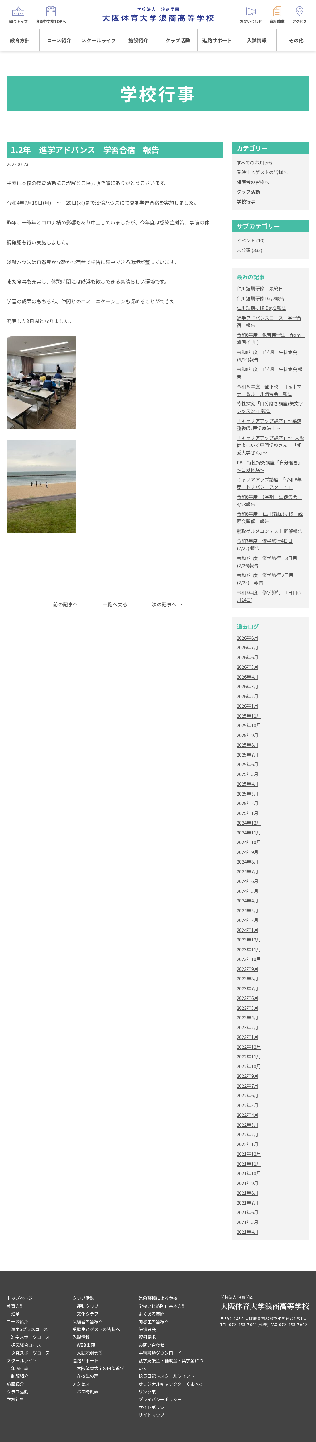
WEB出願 (86, 1345)
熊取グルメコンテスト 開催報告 (269, 531)
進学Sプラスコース (29, 1329)
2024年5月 (247, 891)
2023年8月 (247, 978)
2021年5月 (247, 1222)
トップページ (20, 1298)
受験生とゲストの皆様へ (262, 172)
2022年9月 (247, 1076)
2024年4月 (247, 900)
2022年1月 (247, 1144)
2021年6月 (247, 1212)
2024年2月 (247, 920)
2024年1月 (247, 930)
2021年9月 (247, 1183)
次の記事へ (164, 604)
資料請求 (147, 1337)
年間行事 (19, 1368)
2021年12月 (249, 1153)
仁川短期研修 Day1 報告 (261, 308)
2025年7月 (247, 754)
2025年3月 (247, 793)
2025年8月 (247, 744)
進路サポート (217, 40)
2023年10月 (249, 959)
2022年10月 (249, 1066)
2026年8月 (247, 637)
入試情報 (257, 40)
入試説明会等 (90, 1353)
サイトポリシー (154, 1407)
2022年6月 (247, 1095)
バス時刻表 (87, 1392)
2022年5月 (247, 1105)
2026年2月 (247, 696)
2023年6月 (247, 998)
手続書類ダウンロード (160, 1353)
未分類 (244, 250)
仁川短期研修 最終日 (260, 288)
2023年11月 (249, 949)
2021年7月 (247, 1202)
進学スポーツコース (30, 1337)
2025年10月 (249, 725)
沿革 (15, 1314)
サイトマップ (151, 1415)
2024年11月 (249, 832)
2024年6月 (247, 881)
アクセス (81, 1384)
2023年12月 (249, 939)
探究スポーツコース (30, 1353)
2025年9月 (247, 735)
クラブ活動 (177, 40)
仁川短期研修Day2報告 (261, 298)
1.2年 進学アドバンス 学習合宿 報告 (85, 149)
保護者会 (147, 1329)
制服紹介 (19, 1376)
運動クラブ (87, 1306)
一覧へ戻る (114, 604)
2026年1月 (247, 705)
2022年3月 (247, 1124)
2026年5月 (247, 666)
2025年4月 (247, 783)
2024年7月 (247, 871)
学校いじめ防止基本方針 (162, 1306)
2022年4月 (247, 1114)
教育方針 (20, 40)
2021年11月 (249, 1163)
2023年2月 (247, 1027)
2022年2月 (247, 1134)
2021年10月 (249, 1173)
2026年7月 (247, 647)
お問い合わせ (151, 1345)
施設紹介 (138, 40)
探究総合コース (26, 1345)
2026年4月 (247, 676)
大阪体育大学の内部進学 (100, 1368)
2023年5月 (247, 1008)
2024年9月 (247, 852)
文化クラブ (87, 1314)
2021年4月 (247, 1231)
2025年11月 (249, 715)
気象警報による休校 (158, 1298)
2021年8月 (247, 1192)
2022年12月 (249, 1046)
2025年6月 (247, 764)
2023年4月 (247, 1017)
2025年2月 (247, 803)
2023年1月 (247, 1037)
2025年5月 (247, 774)
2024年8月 (247, 861)
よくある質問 (151, 1314)
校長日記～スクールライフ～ (167, 1376)
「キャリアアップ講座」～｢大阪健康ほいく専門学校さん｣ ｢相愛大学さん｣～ (270, 445)
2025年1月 (247, 813)
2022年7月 (247, 1085)
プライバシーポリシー (160, 1399)
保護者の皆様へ (253, 182)
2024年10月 (249, 842)
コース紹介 (59, 40)
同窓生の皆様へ (154, 1321)
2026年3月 (247, 686)
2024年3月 (247, 910)
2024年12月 (249, 822)
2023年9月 (247, 969)
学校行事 (246, 201)
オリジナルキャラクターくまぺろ (171, 1384)
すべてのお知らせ (255, 162)
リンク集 (147, 1392)
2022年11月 (249, 1056)
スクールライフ (98, 40)
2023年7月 (247, 988)
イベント (246, 240)
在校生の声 (87, 1376)
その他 (296, 40)
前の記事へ (65, 604)
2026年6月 (247, 657)
